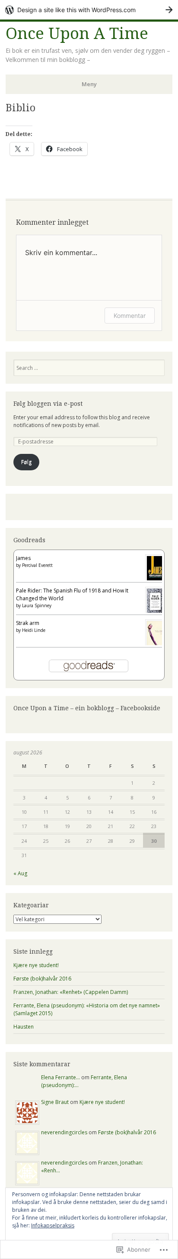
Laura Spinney (36, 605)
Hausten (23, 1026)
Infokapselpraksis (52, 1225)
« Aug (20, 873)
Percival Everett (37, 565)
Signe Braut (55, 1102)
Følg (26, 462)
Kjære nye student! (36, 965)
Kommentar (130, 315)
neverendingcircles (64, 1132)
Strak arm (27, 623)
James (23, 558)
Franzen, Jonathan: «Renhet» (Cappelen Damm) (70, 992)
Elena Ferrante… (60, 1077)
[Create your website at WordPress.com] (89, 9)
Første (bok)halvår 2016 (42, 978)
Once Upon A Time (77, 33)
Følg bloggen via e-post (48, 403)
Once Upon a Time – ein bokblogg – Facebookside (86, 708)
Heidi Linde (33, 630)
